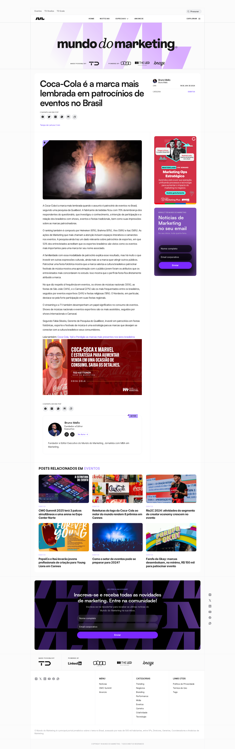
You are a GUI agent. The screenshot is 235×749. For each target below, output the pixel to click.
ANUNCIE (138, 19)
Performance (142, 696)
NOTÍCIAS (105, 19)
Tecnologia (141, 716)
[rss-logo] (53, 678)
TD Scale (61, 11)
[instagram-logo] (36, 678)
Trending (140, 684)
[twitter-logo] (40, 678)
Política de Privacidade (183, 684)
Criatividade (141, 712)
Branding (140, 692)
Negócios (140, 688)
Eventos (38, 11)
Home (91, 19)
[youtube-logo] (49, 678)
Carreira (140, 708)
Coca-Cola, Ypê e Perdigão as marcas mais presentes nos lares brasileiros (96, 336)
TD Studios (49, 11)
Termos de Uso (180, 688)
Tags (175, 692)
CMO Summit (105, 688)
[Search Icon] (193, 11)
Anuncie (103, 692)
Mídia (138, 700)
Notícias (103, 684)
